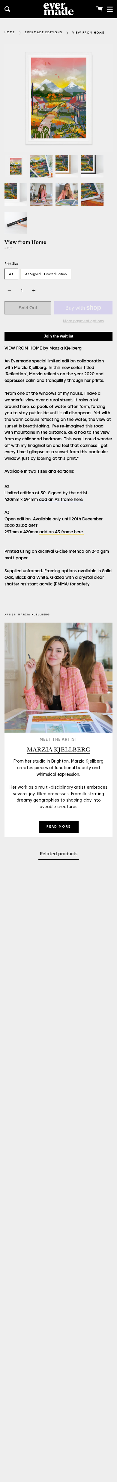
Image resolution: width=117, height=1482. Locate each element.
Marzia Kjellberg (34, 614)
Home (9, 32)
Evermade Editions (43, 32)
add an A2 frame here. (61, 500)
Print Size (11, 263)
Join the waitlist (58, 336)
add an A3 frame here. (61, 532)
